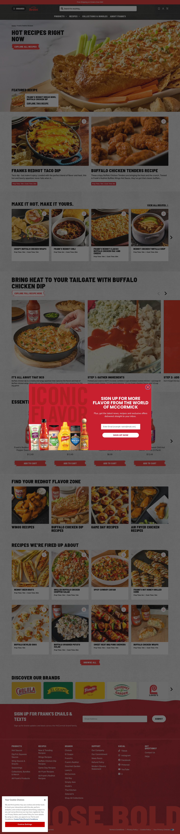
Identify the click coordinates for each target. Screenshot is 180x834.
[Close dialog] (148, 387)
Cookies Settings (25, 824)
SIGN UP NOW (120, 435)
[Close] (45, 800)
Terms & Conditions (31, 819)
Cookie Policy (18, 819)
